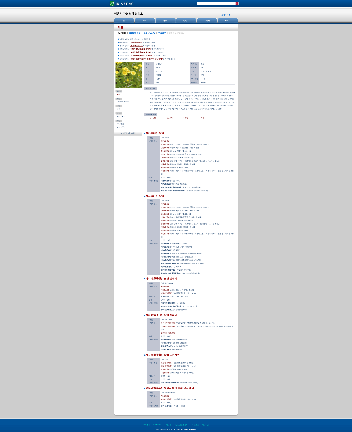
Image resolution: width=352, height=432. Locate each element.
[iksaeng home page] (121, 7)
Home (124, 20)
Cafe (227, 20)
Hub (144, 20)
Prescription (165, 20)
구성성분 (162, 33)
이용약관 (205, 425)
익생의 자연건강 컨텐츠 (128, 13)
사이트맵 (168, 425)
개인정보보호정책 (181, 425)
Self (206, 20)
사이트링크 (195, 425)
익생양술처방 (135, 33)
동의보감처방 (149, 33)
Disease (186, 20)
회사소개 (146, 425)
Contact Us (157, 425)
